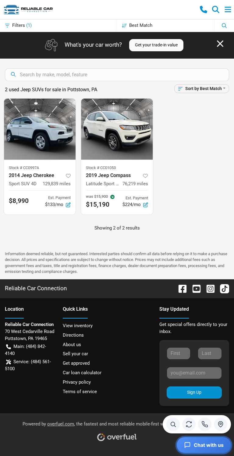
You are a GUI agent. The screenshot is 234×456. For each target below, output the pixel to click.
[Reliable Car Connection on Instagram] (208, 288)
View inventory (78, 325)
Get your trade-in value (156, 44)
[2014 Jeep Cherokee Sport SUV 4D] (40, 129)
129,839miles (57, 183)
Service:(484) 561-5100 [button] (28, 365)
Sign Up (194, 392)
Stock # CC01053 (101, 167)
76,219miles (135, 183)
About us (72, 344)
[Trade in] (189, 424)
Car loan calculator (82, 372)
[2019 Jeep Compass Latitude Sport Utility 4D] (117, 129)
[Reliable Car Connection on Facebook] (180, 288)
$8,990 (19, 200)
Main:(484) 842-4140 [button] (25, 350)
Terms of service (80, 391)
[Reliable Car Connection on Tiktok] (222, 288)
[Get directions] (220, 424)
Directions (73, 335)
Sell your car (75, 353)
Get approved (76, 363)
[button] (203, 9)
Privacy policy (77, 382)
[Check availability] (173, 424)
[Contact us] (204, 424)
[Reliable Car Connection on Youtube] (194, 288)
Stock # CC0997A (24, 167)
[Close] (220, 43)
